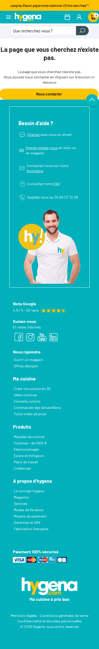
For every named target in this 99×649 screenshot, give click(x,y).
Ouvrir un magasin (28, 359)
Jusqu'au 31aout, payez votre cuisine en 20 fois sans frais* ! (49, 5)
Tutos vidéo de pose (30, 414)
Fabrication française (31, 528)
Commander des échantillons (37, 407)
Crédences (22, 468)
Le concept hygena (29, 491)
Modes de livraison (29, 510)
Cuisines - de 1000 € (30, 443)
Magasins (21, 497)
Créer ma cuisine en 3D (32, 388)
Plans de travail (26, 462)
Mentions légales (24, 615)
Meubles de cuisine (29, 436)
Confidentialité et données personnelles (49, 621)
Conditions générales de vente (64, 615)
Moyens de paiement (30, 516)
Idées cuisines (25, 395)
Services (20, 503)
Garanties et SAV (27, 522)
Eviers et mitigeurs (29, 455)
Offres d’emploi (26, 366)
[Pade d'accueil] (28, 17)
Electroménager (26, 449)
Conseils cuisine (27, 401)
